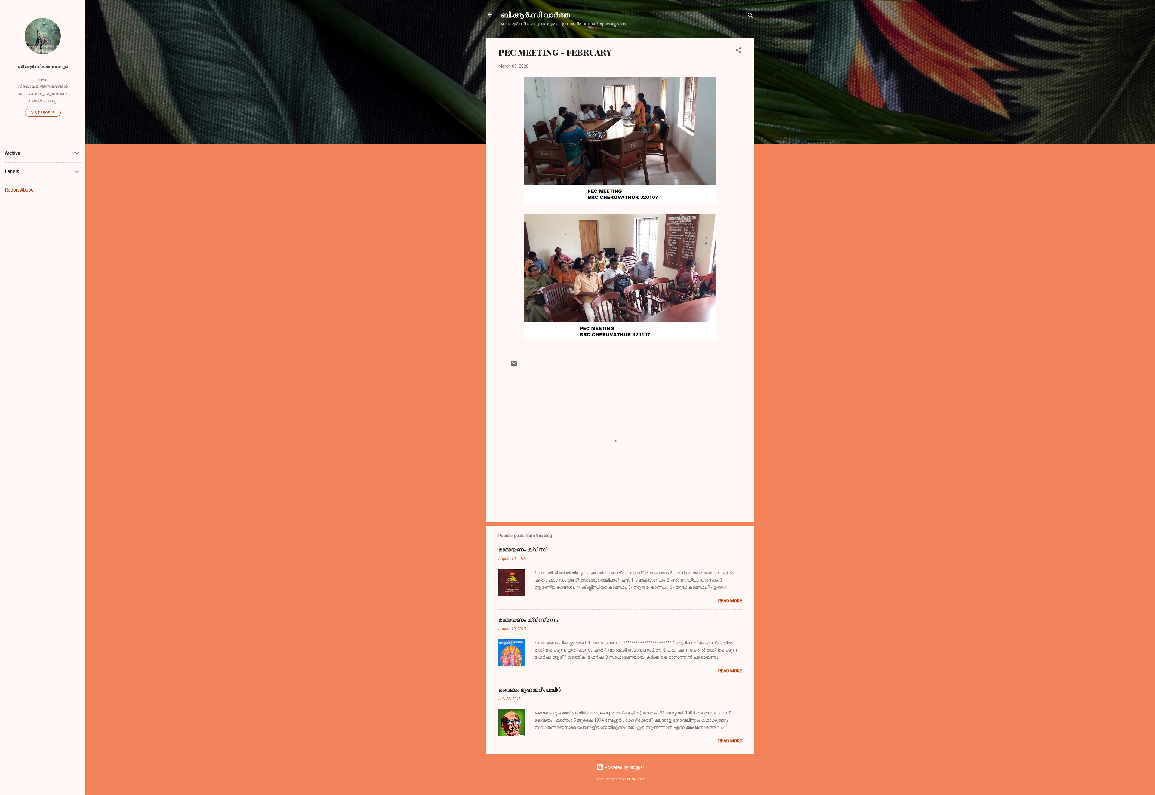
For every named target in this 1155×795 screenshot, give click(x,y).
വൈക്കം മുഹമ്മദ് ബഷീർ (529, 689)
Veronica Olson (633, 779)
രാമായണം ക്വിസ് (521, 549)
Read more (730, 600)
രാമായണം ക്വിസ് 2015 (528, 619)
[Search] (750, 16)
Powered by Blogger (624, 767)
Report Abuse (19, 190)
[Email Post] (514, 365)
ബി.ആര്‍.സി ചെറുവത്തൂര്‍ (43, 66)
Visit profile (42, 113)
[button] (738, 51)
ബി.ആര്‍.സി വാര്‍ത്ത (535, 14)
